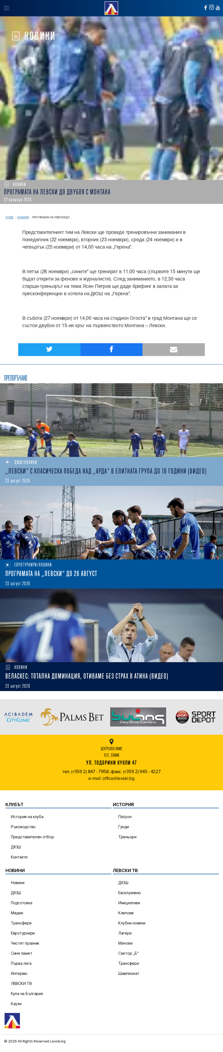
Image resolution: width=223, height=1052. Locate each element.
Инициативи (129, 902)
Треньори (127, 836)
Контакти (19, 857)
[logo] (111, 7)
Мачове (125, 943)
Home (9, 217)
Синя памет (21, 953)
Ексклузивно (129, 892)
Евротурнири (23, 933)
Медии (17, 913)
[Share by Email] (174, 349)
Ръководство (23, 826)
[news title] (111, 420)
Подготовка (21, 902)
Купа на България (27, 993)
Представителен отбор (32, 836)
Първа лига (21, 963)
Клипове (126, 913)
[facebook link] (205, 7)
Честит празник (25, 943)
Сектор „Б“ (128, 953)
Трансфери (21, 923)
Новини (23, 217)
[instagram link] (211, 7)
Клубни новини (131, 923)
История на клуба (27, 816)
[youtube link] (217, 7)
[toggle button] (6, 8)
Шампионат (128, 973)
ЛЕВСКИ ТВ (21, 983)
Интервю (19, 973)
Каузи (16, 1003)
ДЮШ (16, 847)
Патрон (124, 816)
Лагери (124, 933)
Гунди (123, 826)
